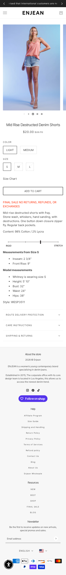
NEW (33, 489)
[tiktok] (38, 390)
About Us (33, 468)
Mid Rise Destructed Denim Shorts (33, 125)
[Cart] (61, 13)
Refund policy (33, 450)
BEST (33, 495)
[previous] (4, 3)
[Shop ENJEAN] (33, 13)
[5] (42, 114)
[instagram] (27, 390)
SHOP (33, 501)
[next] (62, 3)
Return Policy (33, 433)
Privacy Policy (33, 439)
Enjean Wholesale (33, 473)
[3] (33, 114)
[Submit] (55, 538)
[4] (37, 114)
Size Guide (33, 421)
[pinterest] (33, 390)
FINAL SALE (33, 507)
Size (5, 159)
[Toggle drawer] (5, 13)
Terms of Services (33, 444)
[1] (24, 114)
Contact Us (33, 456)
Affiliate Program (33, 415)
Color (7, 142)
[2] (28, 114)
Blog (33, 462)
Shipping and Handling (33, 427)
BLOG (33, 512)
